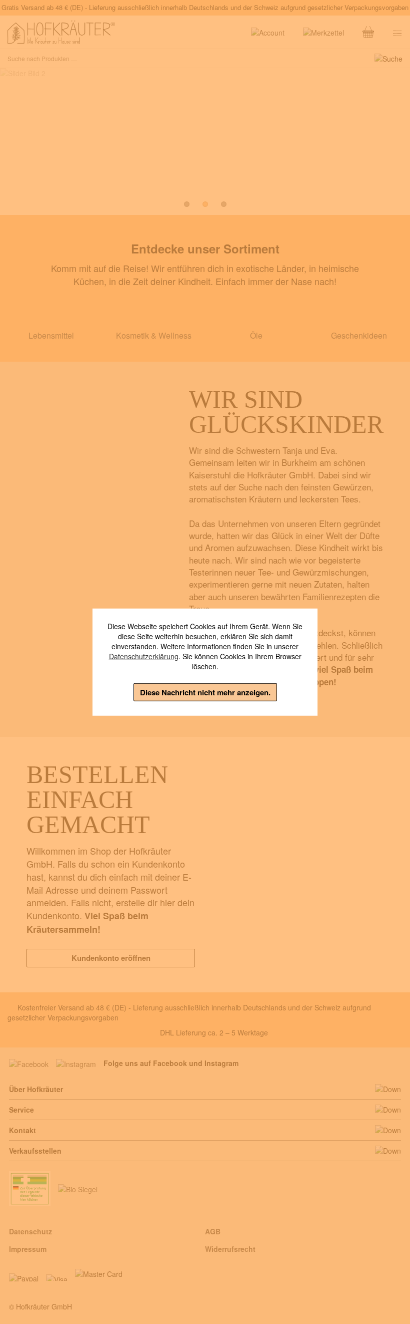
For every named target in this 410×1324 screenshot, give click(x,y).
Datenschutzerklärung (143, 656)
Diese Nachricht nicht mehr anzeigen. (205, 691)
